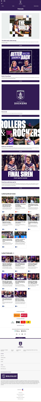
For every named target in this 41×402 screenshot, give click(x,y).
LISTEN (20, 45)
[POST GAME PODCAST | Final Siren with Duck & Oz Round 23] (20, 264)
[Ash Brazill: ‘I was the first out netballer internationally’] (20, 204)
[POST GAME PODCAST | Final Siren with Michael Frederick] (20, 281)
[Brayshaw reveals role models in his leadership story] (33, 222)
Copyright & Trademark (20, 397)
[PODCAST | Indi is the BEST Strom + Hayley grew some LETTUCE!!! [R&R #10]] (20, 299)
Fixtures (2, 359)
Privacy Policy (12, 350)
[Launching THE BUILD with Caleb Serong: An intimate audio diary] (8, 204)
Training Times (3, 357)
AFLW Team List (3, 368)
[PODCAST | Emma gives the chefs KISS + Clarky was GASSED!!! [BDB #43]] (8, 281)
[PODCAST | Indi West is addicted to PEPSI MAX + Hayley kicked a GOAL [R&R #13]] (8, 264)
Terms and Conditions (20, 394)
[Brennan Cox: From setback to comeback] (8, 222)
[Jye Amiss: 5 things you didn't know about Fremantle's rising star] (20, 239)
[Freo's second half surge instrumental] (20, 222)
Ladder (2, 361)
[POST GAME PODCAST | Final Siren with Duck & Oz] (8, 299)
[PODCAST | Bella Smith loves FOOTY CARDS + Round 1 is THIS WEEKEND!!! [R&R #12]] (33, 264)
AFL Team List (3, 366)
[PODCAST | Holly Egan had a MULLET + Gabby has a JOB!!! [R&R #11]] (33, 281)
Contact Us (20, 392)
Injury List (2, 355)
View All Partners (20, 325)
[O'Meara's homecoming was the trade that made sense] (8, 239)
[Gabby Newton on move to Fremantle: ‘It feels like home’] (33, 204)
